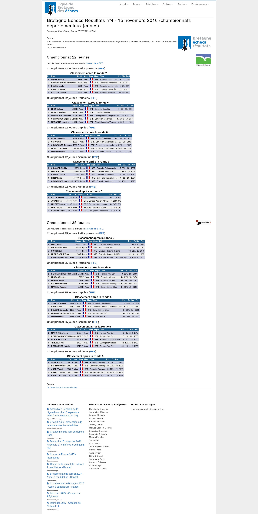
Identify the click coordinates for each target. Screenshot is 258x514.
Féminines (151, 4)
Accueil (123, 4)
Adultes (181, 4)
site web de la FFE (94, 63)
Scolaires (167, 4)
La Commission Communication (62, 387)
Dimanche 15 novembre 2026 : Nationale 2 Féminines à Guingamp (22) (66, 444)
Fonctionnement (199, 4)
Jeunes (136, 4)
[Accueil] (61, 15)
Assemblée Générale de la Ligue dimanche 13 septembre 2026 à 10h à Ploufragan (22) (63, 412)
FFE (101, 68)
